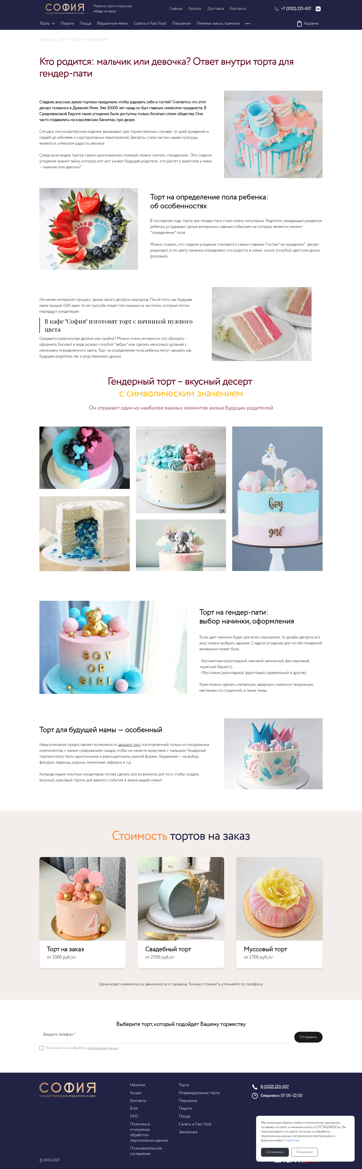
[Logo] (65, 9)
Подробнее (292, 1140)
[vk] (318, 8)
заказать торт (129, 745)
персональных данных (103, 1048)
